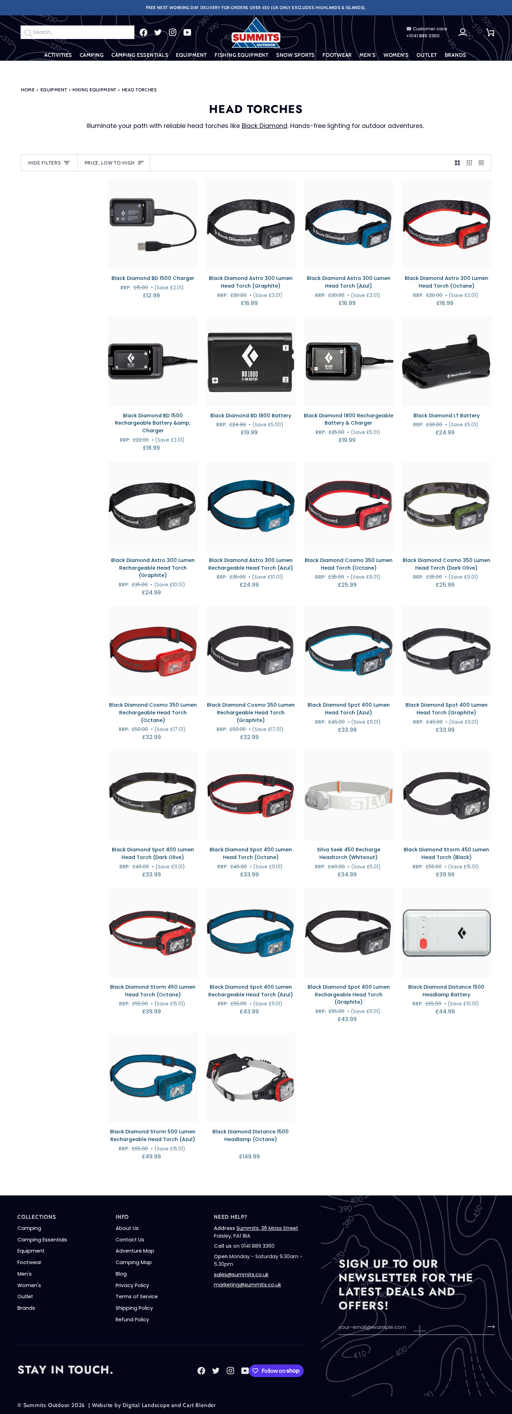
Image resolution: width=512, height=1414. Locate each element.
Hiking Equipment (94, 89)
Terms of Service (137, 1296)
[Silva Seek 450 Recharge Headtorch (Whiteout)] (348, 796)
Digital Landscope (146, 1405)
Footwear (29, 1262)
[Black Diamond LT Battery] (446, 361)
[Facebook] (143, 32)
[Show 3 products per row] (469, 163)
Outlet (25, 1296)
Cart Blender (199, 1405)
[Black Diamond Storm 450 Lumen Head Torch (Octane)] (152, 933)
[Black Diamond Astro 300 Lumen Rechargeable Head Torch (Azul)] (250, 506)
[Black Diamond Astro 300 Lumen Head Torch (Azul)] (348, 224)
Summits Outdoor (46, 1405)
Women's (29, 1285)
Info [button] (122, 1217)
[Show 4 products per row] (483, 163)
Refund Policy (132, 1319)
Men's (24, 1273)
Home (28, 89)
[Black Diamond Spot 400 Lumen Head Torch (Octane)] (250, 796)
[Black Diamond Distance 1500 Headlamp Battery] (446, 933)
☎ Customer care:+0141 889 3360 (427, 32)
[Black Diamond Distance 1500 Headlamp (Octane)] (250, 1078)
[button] (58, 55)
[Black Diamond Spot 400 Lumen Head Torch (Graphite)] (446, 651)
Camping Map (134, 1262)
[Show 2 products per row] (457, 163)
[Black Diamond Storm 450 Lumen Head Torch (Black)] (446, 796)
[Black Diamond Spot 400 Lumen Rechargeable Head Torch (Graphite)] (348, 933)
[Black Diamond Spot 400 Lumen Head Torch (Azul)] (348, 651)
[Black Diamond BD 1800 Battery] (250, 361)
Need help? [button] (230, 1217)
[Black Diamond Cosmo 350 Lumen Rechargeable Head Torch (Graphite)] (250, 651)
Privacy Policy (132, 1285)
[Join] (489, 1326)
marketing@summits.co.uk (247, 1284)
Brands (26, 1308)
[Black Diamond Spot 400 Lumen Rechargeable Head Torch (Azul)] (250, 933)
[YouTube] (187, 32)
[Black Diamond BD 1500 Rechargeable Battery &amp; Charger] (152, 361)
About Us (127, 1228)
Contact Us (130, 1239)
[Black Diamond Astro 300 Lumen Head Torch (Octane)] (446, 224)
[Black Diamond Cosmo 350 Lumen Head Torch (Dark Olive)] (446, 506)
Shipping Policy (134, 1308)
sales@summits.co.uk (241, 1274)
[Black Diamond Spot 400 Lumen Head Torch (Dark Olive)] (152, 796)
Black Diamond (264, 126)
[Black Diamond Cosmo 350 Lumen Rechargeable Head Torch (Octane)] (152, 651)
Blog (121, 1273)
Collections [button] (36, 1217)
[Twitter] (158, 32)
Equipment (53, 89)
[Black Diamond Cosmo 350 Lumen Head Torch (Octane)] (348, 506)
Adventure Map (135, 1250)
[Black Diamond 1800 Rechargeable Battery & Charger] (348, 361)
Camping (29, 1228)
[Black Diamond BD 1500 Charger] (152, 224)
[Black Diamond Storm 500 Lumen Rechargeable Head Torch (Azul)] (152, 1078)
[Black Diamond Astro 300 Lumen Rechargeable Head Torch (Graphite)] (152, 506)
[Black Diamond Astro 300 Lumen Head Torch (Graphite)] (250, 224)
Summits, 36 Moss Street (267, 1228)
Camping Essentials (42, 1239)
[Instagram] (173, 32)
